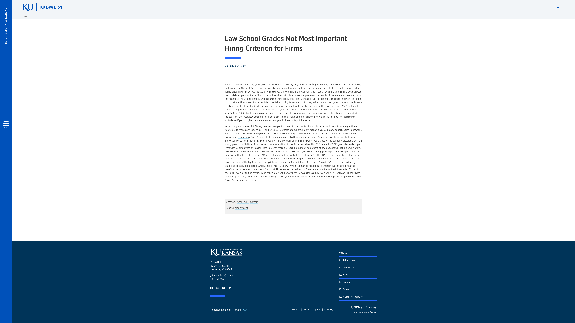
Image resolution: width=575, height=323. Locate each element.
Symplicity (243, 137)
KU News (343, 274)
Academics (243, 202)
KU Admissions (347, 260)
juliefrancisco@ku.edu (221, 275)
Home (25, 16)
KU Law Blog (51, 7)
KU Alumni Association (351, 296)
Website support (312, 309)
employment (241, 208)
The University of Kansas (367, 312)
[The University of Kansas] (226, 254)
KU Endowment (347, 267)
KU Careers (345, 289)
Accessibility (293, 309)
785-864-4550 (217, 279)
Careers (254, 202)
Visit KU (343, 252)
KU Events (344, 282)
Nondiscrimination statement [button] (226, 309)
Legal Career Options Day (269, 133)
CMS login (329, 309)
